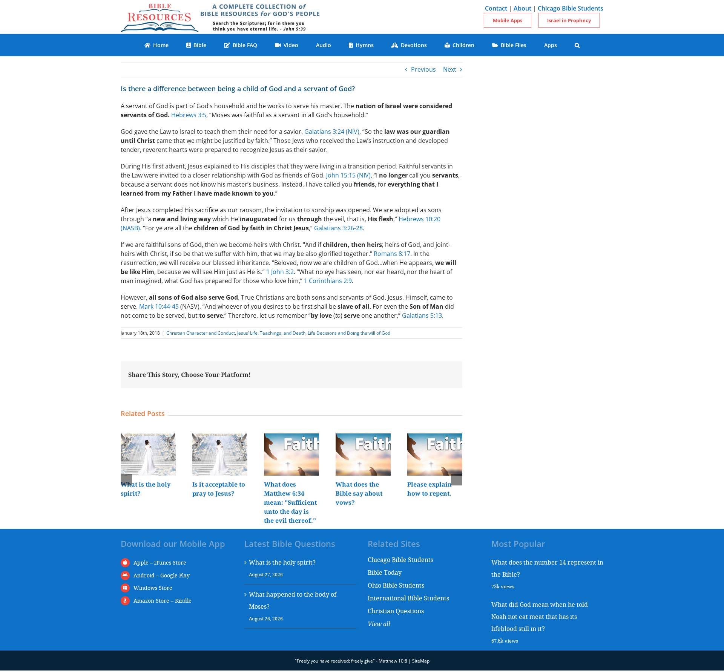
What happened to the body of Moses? (292, 600)
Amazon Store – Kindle (162, 600)
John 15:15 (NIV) (348, 175)
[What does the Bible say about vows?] (363, 437)
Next (449, 69)
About (522, 8)
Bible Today (385, 572)
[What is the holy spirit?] (148, 437)
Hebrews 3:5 (188, 115)
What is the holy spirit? (282, 562)
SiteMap (420, 661)
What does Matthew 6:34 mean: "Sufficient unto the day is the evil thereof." (290, 502)
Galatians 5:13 (422, 315)
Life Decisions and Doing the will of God (349, 333)
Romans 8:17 (392, 254)
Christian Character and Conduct (200, 333)
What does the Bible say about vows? (359, 493)
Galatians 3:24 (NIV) (331, 131)
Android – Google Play (161, 575)
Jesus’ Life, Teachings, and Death (271, 333)
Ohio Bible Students (396, 585)
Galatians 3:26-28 (338, 228)
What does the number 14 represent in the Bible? (547, 568)
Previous (423, 69)
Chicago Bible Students (570, 8)
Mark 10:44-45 (159, 306)
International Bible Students (408, 598)
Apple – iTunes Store (159, 562)
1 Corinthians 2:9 (328, 281)
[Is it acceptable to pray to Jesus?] (219, 437)
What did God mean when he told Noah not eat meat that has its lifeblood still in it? (539, 616)
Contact (496, 8)
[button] (577, 45)
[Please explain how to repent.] (434, 437)
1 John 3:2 (280, 272)
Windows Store (152, 587)
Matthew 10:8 (393, 661)
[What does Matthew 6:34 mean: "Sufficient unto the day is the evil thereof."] (291, 437)
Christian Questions (396, 611)
